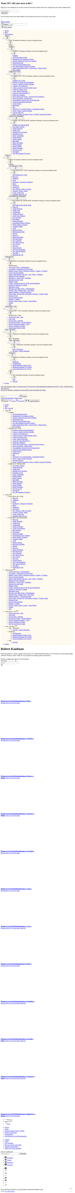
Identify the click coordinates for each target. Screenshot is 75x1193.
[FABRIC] (14, 53)
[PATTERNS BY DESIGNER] (14, 203)
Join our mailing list (7, 1152)
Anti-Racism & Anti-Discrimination (16, 1136)
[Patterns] (10, 162)
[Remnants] (14, 359)
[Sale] (14, 377)
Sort (2, 661)
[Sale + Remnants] (10, 336)
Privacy (7, 1127)
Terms (6, 1129)
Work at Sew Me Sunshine (13, 1148)
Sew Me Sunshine (10, 1191)
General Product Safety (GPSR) (14, 1131)
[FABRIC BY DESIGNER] (14, 122)
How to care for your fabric (13, 1145)
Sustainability (9, 1134)
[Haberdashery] (10, 263)
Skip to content (5, 21)
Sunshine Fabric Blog (11, 1146)
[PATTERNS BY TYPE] (14, 172)
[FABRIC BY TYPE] (14, 78)
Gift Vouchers (9, 1143)
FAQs (6, 1141)
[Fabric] (10, 42)
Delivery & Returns (11, 1132)
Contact (7, 1139)
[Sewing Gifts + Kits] (10, 313)
